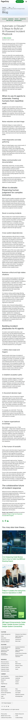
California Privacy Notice (6, 717)
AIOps (2, 636)
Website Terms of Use (5, 715)
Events (16, 669)
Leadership (17, 678)
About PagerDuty (4, 676)
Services (3, 698)
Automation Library (5, 671)
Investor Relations (19, 676)
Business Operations (5, 639)
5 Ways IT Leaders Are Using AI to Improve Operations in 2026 (13, 592)
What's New (17, 641)
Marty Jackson (7, 38)
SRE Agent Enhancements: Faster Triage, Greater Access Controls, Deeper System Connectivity (14, 624)
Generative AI (18, 639)
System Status (4, 689)
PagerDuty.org (4, 683)
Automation (3, 638)
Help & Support (4, 690)
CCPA (16, 715)
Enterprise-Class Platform (20, 634)
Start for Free (20, 1)
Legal (2, 696)
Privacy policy (4, 713)
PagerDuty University (19, 694)
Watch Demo (18, 663)
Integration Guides (5, 669)
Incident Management (5, 634)
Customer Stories (5, 667)
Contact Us (3, 694)
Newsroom (3, 680)
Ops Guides (17, 692)
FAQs (16, 689)
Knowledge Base (19, 696)
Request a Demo (19, 665)
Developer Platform (5, 641)
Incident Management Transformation (5, 647)
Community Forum (5, 663)
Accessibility (18, 690)
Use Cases (17, 667)
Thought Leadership (5, 678)
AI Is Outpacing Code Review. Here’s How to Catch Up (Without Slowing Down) (13, 559)
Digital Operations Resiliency (19, 650)
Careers (17, 681)
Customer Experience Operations (20, 647)
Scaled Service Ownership (21, 653)
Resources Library (5, 661)
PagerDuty (4, 7)
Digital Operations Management (19, 636)
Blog (9, 7)
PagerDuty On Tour (5, 665)
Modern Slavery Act (19, 713)
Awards (17, 683)
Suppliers (17, 680)
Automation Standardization (4, 654)
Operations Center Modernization (5, 650)
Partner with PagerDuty (6, 692)
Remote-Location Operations (19, 655)
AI (13, 7)
